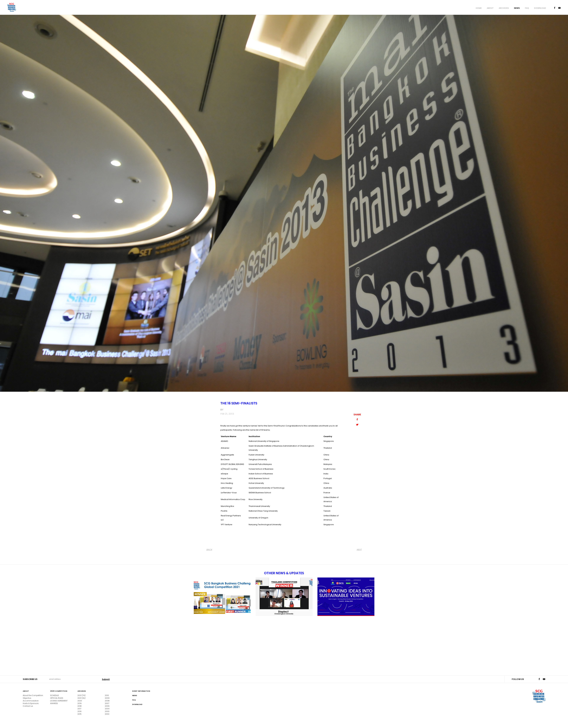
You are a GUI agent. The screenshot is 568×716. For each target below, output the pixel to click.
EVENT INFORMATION (141, 691)
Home (479, 8)
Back (209, 549)
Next (359, 549)
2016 (80, 711)
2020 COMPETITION (58, 691)
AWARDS (54, 703)
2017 (79, 708)
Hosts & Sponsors (31, 703)
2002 (107, 714)
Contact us (28, 706)
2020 (80, 700)
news (517, 8)
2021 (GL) (81, 698)
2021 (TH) (81, 695)
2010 (107, 695)
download (540, 8)
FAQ (527, 8)
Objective (27, 698)
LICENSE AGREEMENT (59, 700)
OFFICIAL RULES (56, 698)
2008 (107, 700)
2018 (80, 706)
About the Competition (33, 695)
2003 (107, 711)
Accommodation (31, 700)
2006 (107, 706)
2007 (107, 703)
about (490, 8)
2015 (80, 714)
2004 (107, 708)
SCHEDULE (54, 695)
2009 (107, 698)
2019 (80, 703)
